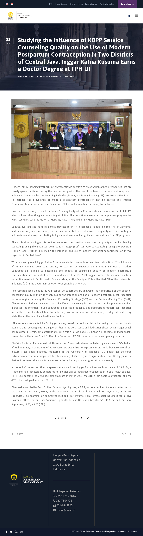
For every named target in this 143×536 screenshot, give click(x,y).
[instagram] (21, 532)
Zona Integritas (127, 4)
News (72, 76)
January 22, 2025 (26, 76)
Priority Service (91, 4)
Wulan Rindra (50, 76)
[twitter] (11, 532)
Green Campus (61, 4)
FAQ (51, 4)
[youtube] (16, 532)
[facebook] (6, 532)
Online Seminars (76, 4)
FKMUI (66, 76)
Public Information (107, 4)
